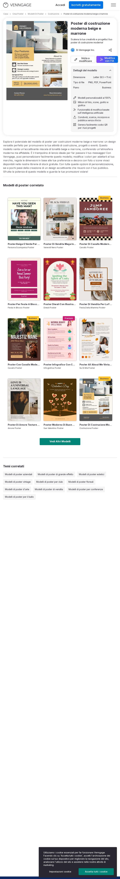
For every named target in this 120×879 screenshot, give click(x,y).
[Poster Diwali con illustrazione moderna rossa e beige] (60, 279)
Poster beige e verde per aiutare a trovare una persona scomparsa (24, 244)
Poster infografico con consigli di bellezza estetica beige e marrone (60, 364)
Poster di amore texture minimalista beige (24, 424)
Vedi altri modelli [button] (60, 441)
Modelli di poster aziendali (18, 474)
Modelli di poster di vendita (49, 489)
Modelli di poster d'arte (17, 489)
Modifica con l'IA (110, 59)
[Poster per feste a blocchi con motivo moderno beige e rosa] (24, 279)
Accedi (60, 5)
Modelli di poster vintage (18, 481)
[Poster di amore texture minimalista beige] (24, 400)
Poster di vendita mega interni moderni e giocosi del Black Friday (60, 244)
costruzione (53, 14)
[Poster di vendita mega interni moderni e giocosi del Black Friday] (60, 219)
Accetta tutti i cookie (96, 871)
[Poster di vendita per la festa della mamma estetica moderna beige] (96, 279)
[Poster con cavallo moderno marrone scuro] (24, 339)
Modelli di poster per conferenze (86, 489)
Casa (5, 14)
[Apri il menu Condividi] (110, 50)
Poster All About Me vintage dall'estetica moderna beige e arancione (96, 364)
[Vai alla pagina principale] (17, 5)
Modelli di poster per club (49, 481)
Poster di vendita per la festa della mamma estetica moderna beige (96, 304)
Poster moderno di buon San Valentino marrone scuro (60, 424)
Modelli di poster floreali (80, 481)
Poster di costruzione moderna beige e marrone (96, 424)
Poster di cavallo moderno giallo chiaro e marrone (96, 244)
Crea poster (17, 14)
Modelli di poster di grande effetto (55, 474)
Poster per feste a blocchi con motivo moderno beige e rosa (24, 304)
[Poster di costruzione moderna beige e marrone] (96, 400)
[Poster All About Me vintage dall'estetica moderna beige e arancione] (96, 339)
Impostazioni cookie (60, 871)
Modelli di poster (36, 14)
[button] (83, 59)
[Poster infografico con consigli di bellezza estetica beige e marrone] (60, 339)
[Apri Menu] (113, 5)
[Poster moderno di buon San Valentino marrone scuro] (60, 400)
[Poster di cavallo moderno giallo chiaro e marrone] (96, 219)
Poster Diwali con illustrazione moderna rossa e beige (60, 304)
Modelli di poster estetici (91, 474)
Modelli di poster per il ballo (19, 496)
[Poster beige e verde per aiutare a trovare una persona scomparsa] (24, 219)
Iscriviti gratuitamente (86, 5)
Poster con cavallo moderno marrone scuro (24, 364)
